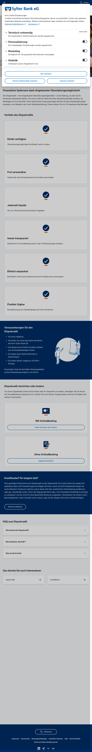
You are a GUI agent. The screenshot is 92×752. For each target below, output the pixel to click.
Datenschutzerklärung (14, 24)
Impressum (33, 24)
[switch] (84, 41)
